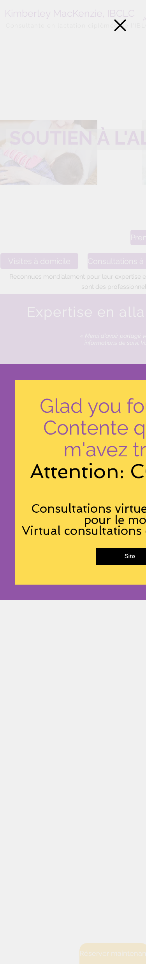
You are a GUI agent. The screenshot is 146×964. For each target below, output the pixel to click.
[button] (120, 25)
